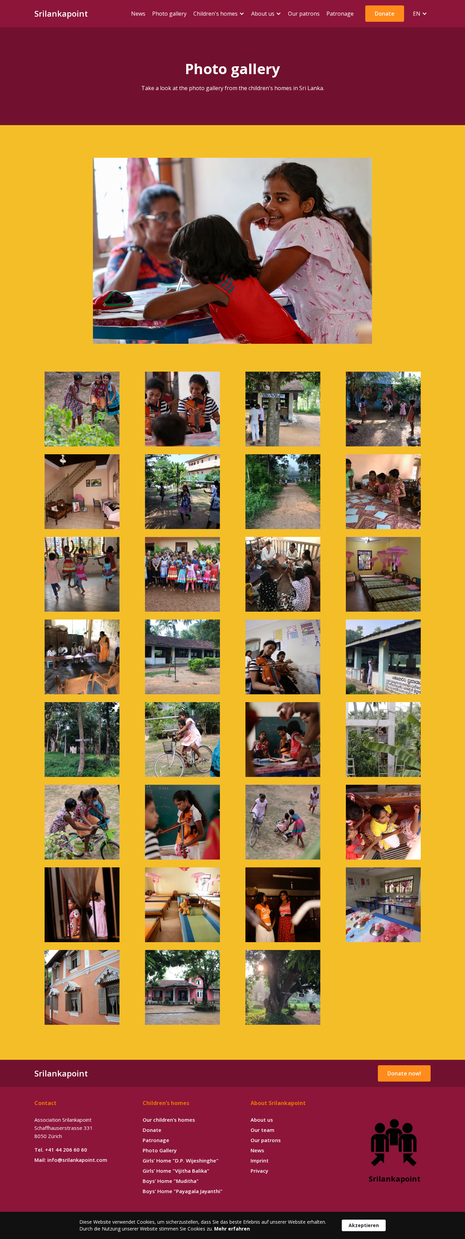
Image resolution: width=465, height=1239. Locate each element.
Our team (262, 1129)
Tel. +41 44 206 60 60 (60, 1149)
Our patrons (266, 1140)
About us (262, 1119)
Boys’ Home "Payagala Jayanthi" (183, 1191)
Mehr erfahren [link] (232, 1228)
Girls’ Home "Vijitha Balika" (176, 1170)
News (257, 1150)
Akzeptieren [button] (364, 1225)
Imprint (260, 1160)
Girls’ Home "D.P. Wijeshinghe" (181, 1160)
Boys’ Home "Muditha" (171, 1180)
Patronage (156, 1140)
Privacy (259, 1170)
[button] (218, 13)
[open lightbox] (232, 251)
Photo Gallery (160, 1150)
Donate (152, 1129)
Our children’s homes (169, 1119)
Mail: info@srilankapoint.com (70, 1159)
